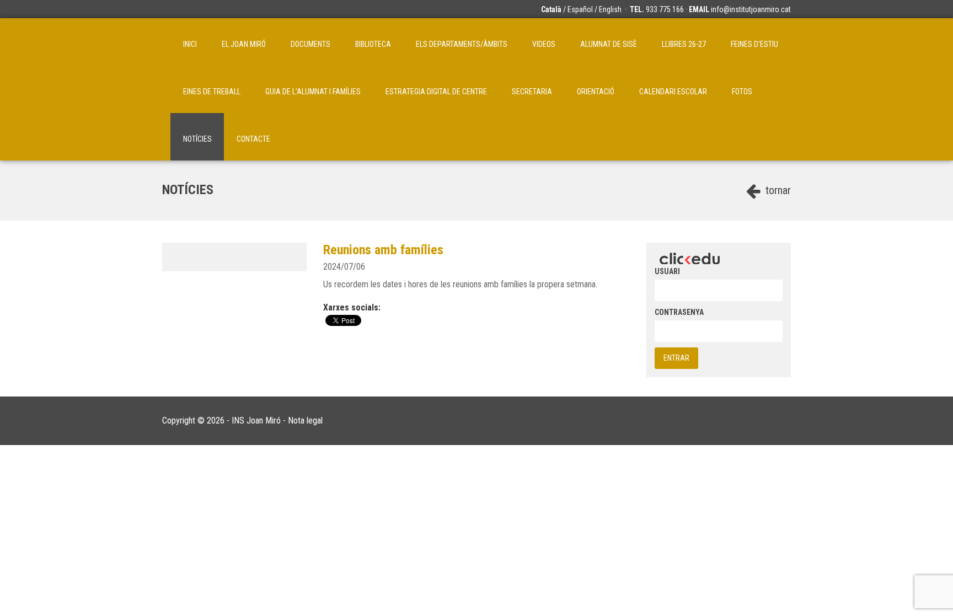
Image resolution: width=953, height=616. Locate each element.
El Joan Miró (244, 44)
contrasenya (679, 312)
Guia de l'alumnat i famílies (313, 91)
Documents (310, 44)
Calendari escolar (673, 91)
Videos (543, 44)
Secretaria (532, 91)
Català (551, 9)
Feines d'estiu (754, 44)
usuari (667, 271)
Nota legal (305, 420)
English (610, 9)
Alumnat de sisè (608, 44)
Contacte (253, 139)
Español (580, 9)
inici (190, 44)
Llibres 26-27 (684, 44)
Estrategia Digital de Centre (436, 91)
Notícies (197, 139)
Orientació (595, 91)
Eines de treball (211, 91)
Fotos (742, 91)
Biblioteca (373, 44)
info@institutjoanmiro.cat (751, 9)
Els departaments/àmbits (461, 44)
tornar (777, 190)
